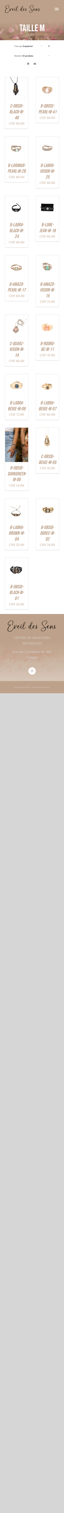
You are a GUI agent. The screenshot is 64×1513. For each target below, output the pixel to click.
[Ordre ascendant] (49, 46)
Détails (12, 93)
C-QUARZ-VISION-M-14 (16, 349)
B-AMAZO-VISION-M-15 (47, 290)
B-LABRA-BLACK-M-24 (16, 230)
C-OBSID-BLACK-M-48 (16, 112)
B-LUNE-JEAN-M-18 (47, 228)
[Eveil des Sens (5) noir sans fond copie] (22, 6)
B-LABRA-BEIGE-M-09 (16, 406)
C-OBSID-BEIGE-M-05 (47, 459)
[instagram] (32, 671)
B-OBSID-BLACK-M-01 (16, 592)
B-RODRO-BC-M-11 (47, 347)
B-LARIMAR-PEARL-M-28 (17, 168)
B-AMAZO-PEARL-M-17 (17, 287)
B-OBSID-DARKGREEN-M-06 (17, 474)
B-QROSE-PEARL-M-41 (47, 109)
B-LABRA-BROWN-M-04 (17, 533)
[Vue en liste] (35, 64)
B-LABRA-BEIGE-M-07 (47, 406)
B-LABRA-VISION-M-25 (47, 171)
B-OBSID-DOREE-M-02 (47, 533)
